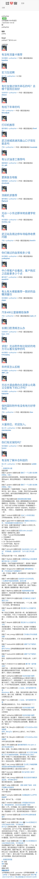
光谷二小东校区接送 (28, 515)
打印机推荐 (8, 125)
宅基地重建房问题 (28, 590)
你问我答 (5, 58)
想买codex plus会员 (25, 530)
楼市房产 (5, 277)
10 (2, 167)
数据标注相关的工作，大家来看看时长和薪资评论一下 (19, 522)
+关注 (4, 18)
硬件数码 (5, 128)
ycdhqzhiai (12, 58)
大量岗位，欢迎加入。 (15, 424)
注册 (3, 7)
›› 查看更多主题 (7, 468)
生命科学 (5, 92)
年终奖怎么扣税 (11, 367)
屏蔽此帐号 (5, 870)
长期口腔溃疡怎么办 (13, 328)
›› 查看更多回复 (7, 859)
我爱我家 (5, 163)
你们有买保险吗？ (12, 442)
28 (2, 336)
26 (2, 130)
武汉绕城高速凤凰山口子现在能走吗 (18, 142)
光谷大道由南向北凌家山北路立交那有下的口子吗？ (18, 386)
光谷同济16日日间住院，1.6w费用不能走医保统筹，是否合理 (18, 579)
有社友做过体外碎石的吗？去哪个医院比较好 (18, 87)
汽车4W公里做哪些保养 (15, 312)
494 (3, 864)
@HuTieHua (6, 648)
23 (2, 861)
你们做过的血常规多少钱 (16, 252)
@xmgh (4, 826)
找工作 (4, 76)
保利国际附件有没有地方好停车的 (18, 407)
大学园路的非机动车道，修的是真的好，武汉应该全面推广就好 (18, 803)
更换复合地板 (9, 177)
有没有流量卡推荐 (12, 54)
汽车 (3, 110)
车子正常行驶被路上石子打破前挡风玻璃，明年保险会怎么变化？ (19, 753)
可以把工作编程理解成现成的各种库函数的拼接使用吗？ (19, 765)
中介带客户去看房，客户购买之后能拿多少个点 (18, 272)
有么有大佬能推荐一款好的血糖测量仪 (18, 292)
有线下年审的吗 (11, 107)
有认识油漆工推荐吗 (13, 159)
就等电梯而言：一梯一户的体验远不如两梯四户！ (19, 570)
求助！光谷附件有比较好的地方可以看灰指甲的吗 (18, 347)
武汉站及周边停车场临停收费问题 (18, 235)
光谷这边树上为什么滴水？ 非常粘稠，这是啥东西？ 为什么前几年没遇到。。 (19, 551)
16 (2, 62)
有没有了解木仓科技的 (15, 460)
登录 (22, 3)
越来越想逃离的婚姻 (24, 499)
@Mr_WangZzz (7, 731)
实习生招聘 (8, 72)
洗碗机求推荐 (9, 195)
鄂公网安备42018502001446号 (26, 877)
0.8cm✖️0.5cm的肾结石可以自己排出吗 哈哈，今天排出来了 (19, 823)
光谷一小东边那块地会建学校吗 (18, 214)
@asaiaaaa (5, 692)
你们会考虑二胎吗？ (28, 772)
